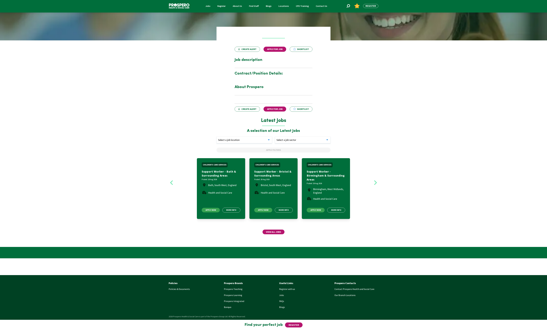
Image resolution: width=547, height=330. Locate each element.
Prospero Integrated (234, 301)
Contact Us (321, 6)
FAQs (281, 301)
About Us (237, 6)
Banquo (227, 307)
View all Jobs (273, 231)
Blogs (268, 6)
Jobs (207, 6)
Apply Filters (273, 149)
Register (221, 6)
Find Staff (254, 6)
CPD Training (302, 6)
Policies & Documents (179, 289)
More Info (231, 210)
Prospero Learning (233, 295)
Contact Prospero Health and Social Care (354, 289)
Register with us (287, 289)
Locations (283, 6)
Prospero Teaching (233, 289)
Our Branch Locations (345, 295)
